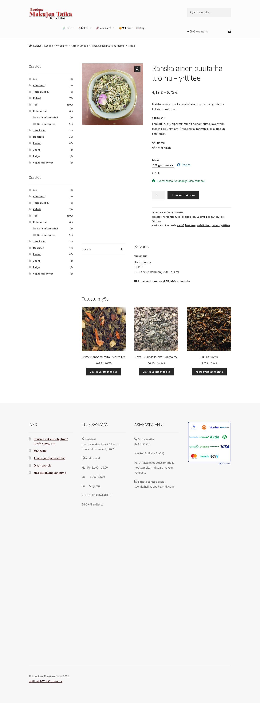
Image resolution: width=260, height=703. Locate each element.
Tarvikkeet (39, 130)
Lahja (36, 156)
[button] (137, 69)
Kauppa (48, 45)
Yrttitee (156, 221)
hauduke (190, 225)
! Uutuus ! (39, 85)
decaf (180, 225)
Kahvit (37, 98)
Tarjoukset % (41, 92)
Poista (186, 165)
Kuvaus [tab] (86, 249)
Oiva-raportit (42, 465)
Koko (155, 160)
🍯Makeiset (125, 28)
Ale (35, 79)
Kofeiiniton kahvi (47, 117)
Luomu (201, 216)
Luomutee (212, 216)
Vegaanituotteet (43, 162)
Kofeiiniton (62, 45)
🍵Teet (66, 28)
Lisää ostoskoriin (183, 195)
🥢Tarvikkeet (103, 28)
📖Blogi (140, 28)
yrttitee (225, 225)
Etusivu (37, 45)
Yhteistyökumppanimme (50, 472)
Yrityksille (40, 450)
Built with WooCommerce (45, 681)
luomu (215, 225)
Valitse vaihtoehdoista (103, 371)
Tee (221, 216)
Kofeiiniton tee (79, 45)
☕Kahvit (83, 28)
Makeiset (38, 136)
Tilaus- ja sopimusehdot (49, 458)
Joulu (36, 149)
